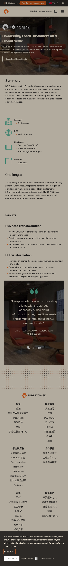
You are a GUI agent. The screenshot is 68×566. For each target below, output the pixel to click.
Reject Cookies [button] (27, 558)
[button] (44, 558)
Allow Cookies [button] (11, 558)
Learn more (9, 551)
